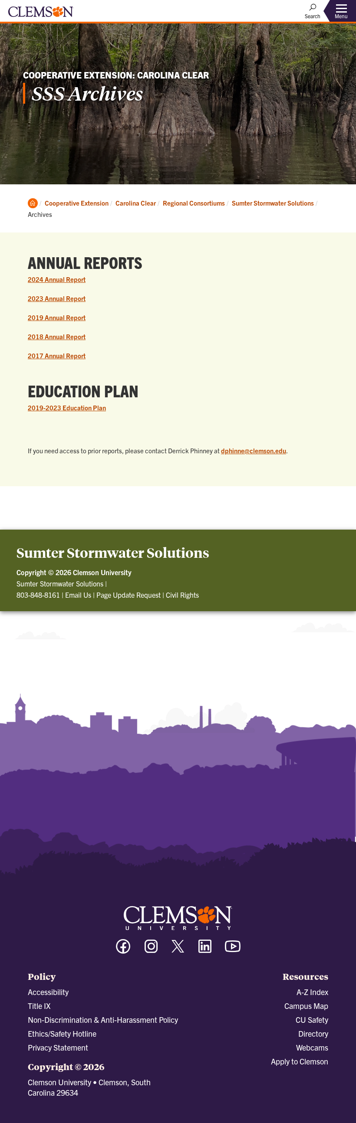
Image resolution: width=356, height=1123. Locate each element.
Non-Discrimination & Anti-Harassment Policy (103, 1020)
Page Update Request (128, 594)
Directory (313, 1033)
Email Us (78, 594)
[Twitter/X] (178, 951)
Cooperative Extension (77, 203)
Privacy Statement (58, 1047)
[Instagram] (151, 950)
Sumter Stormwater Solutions (273, 203)
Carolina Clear (135, 203)
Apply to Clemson (299, 1061)
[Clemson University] (40, 14)
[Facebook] (123, 950)
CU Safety (312, 1020)
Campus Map (306, 1006)
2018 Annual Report (57, 336)
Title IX (39, 1006)
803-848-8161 (38, 594)
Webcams (312, 1047)
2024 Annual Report (57, 279)
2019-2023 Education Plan (67, 407)
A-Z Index (312, 992)
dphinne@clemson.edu (253, 450)
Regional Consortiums (194, 203)
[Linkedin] (204, 950)
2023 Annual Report (57, 298)
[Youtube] (232, 950)
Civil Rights (182, 594)
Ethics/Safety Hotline (62, 1033)
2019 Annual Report (57, 317)
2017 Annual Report (57, 355)
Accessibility (48, 992)
